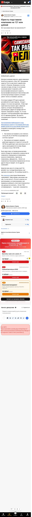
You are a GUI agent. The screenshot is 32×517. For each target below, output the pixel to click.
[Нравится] (5, 33)
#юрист (3, 196)
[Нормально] (20, 193)
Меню (21, 515)
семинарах (6, 175)
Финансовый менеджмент (9, 285)
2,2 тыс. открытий (5, 199)
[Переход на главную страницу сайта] (5, 2)
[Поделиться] (10, 33)
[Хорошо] (16, 193)
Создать (15, 515)
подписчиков (6, 210)
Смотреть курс (15, 261)
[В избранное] (7, 33)
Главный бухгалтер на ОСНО (10, 269)
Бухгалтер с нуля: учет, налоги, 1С (11, 254)
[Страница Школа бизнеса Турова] (2, 15)
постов (15, 210)
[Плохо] (25, 193)
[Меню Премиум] (12, 2)
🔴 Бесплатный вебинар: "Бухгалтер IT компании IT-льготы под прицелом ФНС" (15, 7)
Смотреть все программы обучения (15, 299)
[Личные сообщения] (25, 2)
